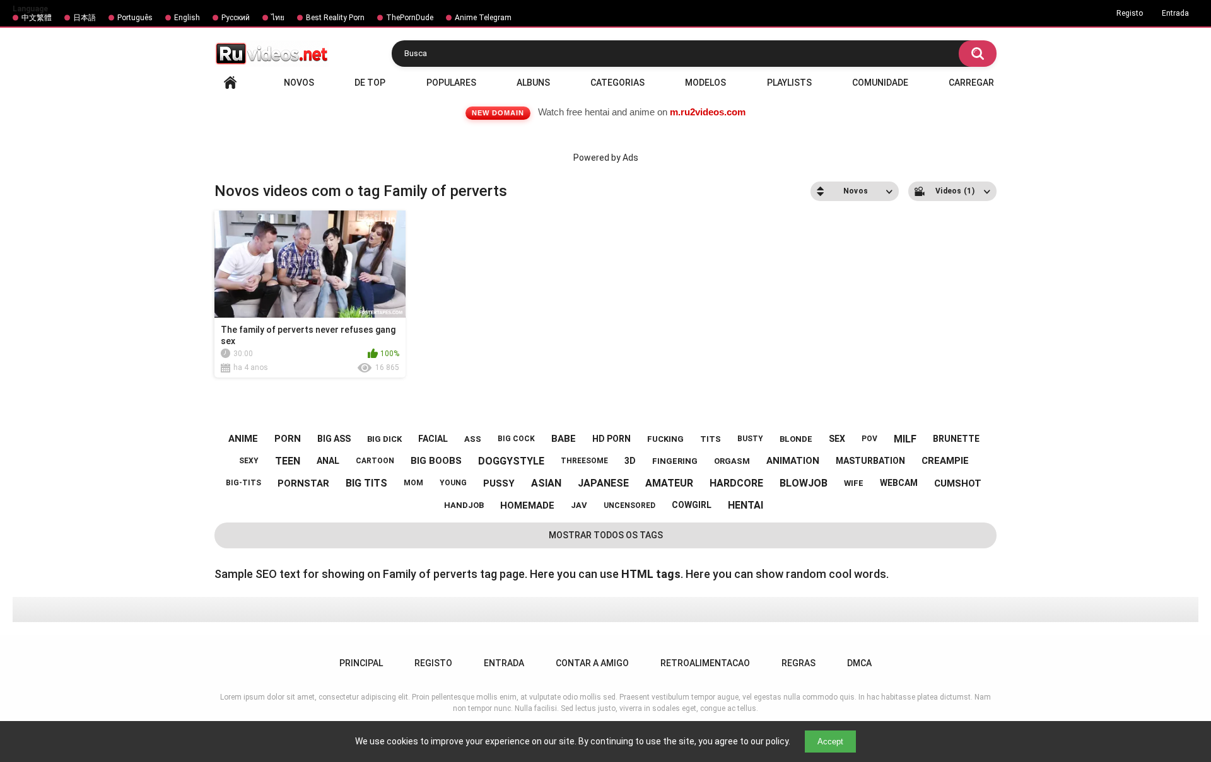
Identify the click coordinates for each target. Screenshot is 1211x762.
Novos (299, 83)
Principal (230, 82)
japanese (603, 483)
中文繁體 (36, 17)
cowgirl (691, 505)
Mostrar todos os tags (606, 535)
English (187, 17)
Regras (798, 663)
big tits (366, 483)
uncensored (629, 505)
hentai (745, 505)
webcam (899, 483)
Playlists (789, 83)
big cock (516, 438)
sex (837, 439)
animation (792, 460)
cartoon (375, 460)
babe (563, 438)
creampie (945, 460)
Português (135, 17)
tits (710, 439)
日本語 (84, 17)
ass (472, 439)
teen (287, 461)
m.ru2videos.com (708, 112)
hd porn (611, 439)
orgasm (732, 461)
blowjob (804, 483)
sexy (249, 460)
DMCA (859, 663)
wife (853, 483)
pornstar (303, 483)
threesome (584, 460)
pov (869, 438)
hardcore (736, 483)
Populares (451, 83)
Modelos (705, 83)
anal (328, 461)
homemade (527, 505)
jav (579, 505)
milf (905, 439)
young (453, 482)
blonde (796, 439)
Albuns (533, 83)
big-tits (243, 482)
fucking (665, 439)
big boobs (436, 460)
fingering (675, 461)
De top (369, 83)
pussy (499, 483)
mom (413, 482)
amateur (669, 483)
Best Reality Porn (335, 17)
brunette (956, 439)
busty (750, 438)
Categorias (617, 83)
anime (243, 438)
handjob (464, 505)
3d (630, 461)
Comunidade (880, 83)
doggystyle (511, 461)
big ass (334, 439)
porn (287, 438)
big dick (384, 439)
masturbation (870, 461)
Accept (830, 741)
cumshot (957, 483)
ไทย (277, 17)
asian (546, 483)
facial (433, 439)
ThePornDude (409, 17)
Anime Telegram (483, 17)
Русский (235, 17)
